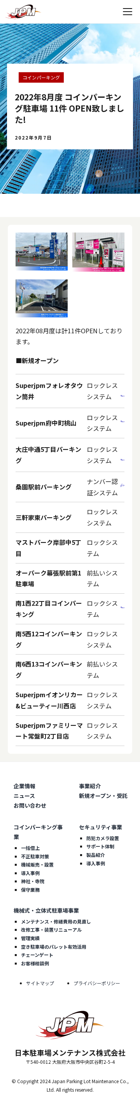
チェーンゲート (37, 954)
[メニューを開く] (127, 11)
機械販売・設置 (37, 864)
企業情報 (24, 786)
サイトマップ (40, 983)
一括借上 (30, 847)
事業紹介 (90, 786)
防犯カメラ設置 (102, 838)
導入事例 (30, 873)
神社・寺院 (32, 881)
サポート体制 (100, 846)
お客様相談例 (35, 963)
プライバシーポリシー (97, 983)
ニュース (24, 795)
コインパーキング (41, 77)
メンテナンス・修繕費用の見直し (56, 921)
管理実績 (30, 938)
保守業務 (30, 889)
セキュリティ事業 (100, 827)
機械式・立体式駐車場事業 (46, 910)
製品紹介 (95, 854)
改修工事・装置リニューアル (51, 929)
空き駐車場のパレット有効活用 (53, 946)
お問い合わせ (30, 805)
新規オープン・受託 (103, 795)
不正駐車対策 (35, 856)
